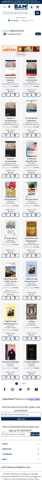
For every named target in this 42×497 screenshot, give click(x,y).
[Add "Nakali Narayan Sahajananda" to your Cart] (36, 255)
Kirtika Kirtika (8, 84)
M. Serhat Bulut (32, 203)
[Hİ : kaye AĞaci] (31, 189)
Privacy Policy (33, 479)
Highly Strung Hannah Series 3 (10, 322)
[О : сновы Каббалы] (31, 352)
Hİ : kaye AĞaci (31, 199)
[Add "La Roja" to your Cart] (36, 338)
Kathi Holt (10, 285)
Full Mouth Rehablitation (31, 160)
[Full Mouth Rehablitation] (31, 149)
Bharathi (11, 365)
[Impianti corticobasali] (10, 149)
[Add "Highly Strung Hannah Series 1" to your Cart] (36, 298)
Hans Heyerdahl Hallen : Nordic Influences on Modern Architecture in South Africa (10, 280)
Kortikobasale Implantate (32, 119)
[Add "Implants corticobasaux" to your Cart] (15, 135)
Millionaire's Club (27, 21)
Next (24, 384)
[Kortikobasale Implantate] (31, 108)
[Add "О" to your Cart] (36, 377)
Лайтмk (32, 365)
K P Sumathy (11, 203)
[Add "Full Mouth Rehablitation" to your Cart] (36, 176)
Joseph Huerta (32, 325)
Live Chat (34, 398)
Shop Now (21, 54)
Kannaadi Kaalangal (10, 362)
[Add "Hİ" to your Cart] (36, 215)
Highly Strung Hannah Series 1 (31, 280)
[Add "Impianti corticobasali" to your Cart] (15, 176)
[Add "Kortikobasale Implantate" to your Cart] (36, 135)
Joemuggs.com (35, 476)
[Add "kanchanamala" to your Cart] (15, 215)
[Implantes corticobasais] (31, 67)
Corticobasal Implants (10, 78)
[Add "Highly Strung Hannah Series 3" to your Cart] (15, 338)
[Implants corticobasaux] (10, 108)
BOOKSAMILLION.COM (18, 476)
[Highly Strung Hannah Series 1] (31, 269)
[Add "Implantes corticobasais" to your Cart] (36, 95)
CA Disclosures (21, 479)
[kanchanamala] (10, 189)
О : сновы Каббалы (31, 362)
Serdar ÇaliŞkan (11, 242)
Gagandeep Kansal (32, 165)
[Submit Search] (37, 13)
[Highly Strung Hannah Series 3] (10, 311)
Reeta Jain (15, 84)
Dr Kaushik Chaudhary (32, 244)
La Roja (31, 321)
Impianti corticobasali (10, 160)
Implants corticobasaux (10, 119)
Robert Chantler (32, 285)
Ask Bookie (15, 20)
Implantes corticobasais (31, 78)
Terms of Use (9, 479)
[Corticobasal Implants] (10, 67)
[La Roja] (31, 311)
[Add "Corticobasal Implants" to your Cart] (15, 95)
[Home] (21, 7)
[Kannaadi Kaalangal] (10, 352)
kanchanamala (10, 199)
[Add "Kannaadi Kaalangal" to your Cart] (15, 377)
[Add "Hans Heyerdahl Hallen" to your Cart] (15, 298)
